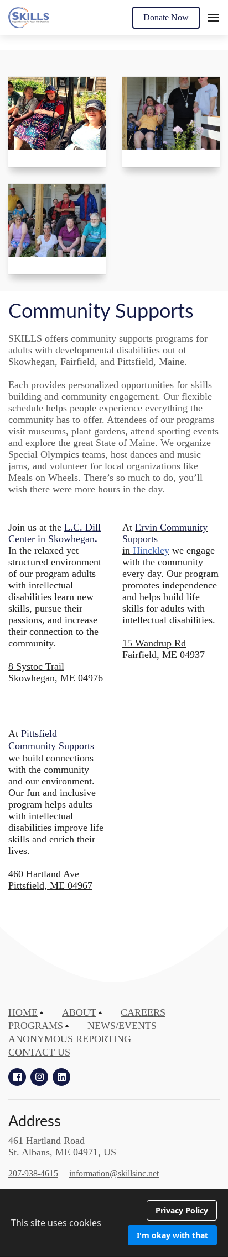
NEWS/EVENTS (122, 1025)
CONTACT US (39, 1052)
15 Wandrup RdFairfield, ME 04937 (165, 649)
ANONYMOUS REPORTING (69, 1038)
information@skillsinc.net (114, 1173)
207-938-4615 (33, 1173)
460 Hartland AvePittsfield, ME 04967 (50, 879)
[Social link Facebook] (17, 1077)
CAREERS (143, 1012)
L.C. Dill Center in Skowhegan (54, 533)
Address (34, 1121)
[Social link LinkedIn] (61, 1077)
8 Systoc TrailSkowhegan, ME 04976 (55, 672)
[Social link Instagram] (39, 1077)
